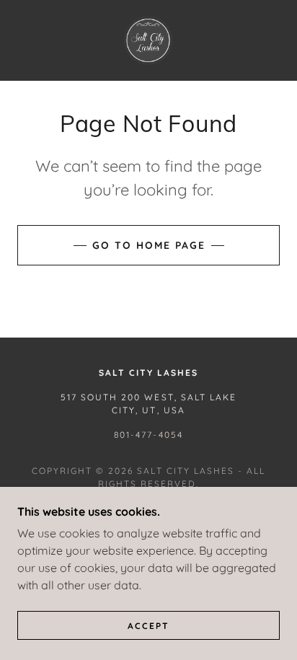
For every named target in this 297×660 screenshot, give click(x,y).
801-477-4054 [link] (148, 434)
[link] (148, 40)
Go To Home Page (148, 245)
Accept (148, 625)
